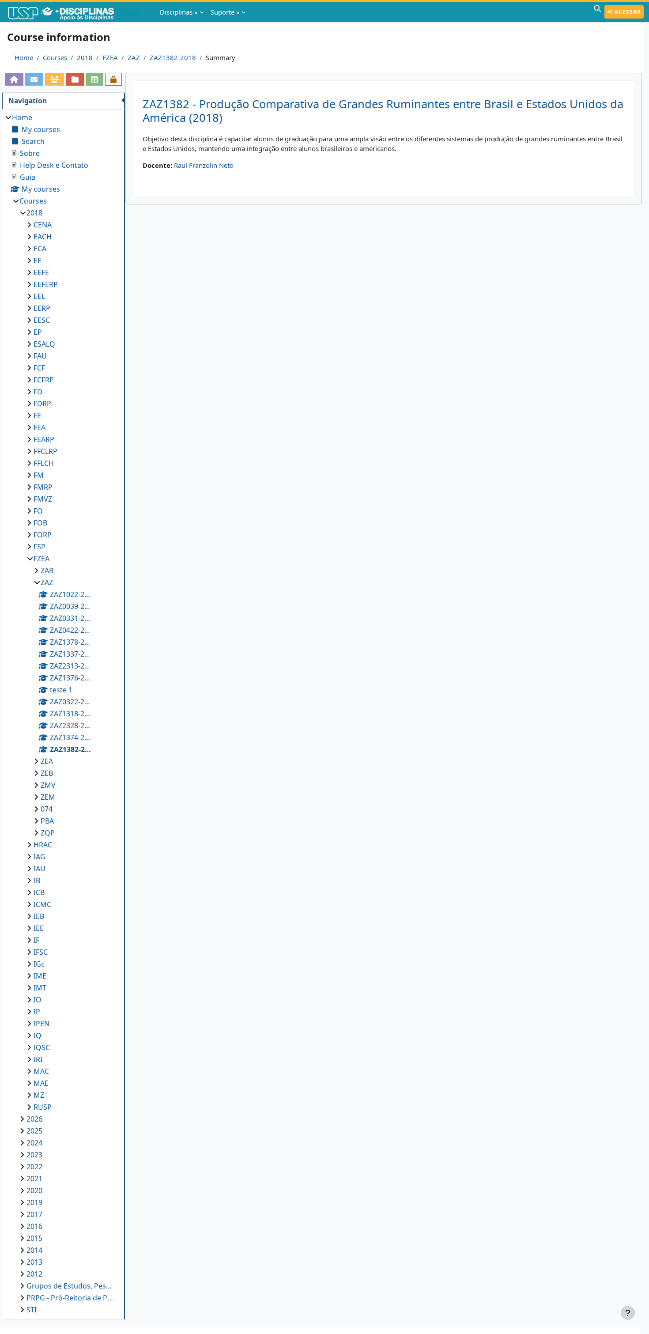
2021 (34, 1178)
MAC (41, 1071)
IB (37, 880)
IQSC (42, 1047)
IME (40, 976)
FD (38, 392)
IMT (40, 988)
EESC (42, 320)
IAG (39, 857)
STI (31, 1310)
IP (37, 1012)
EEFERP (46, 284)
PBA (47, 821)
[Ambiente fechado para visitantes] (113, 79)
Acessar (627, 11)
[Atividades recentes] (74, 79)
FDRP (42, 403)
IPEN (41, 1023)
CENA (43, 225)
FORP (43, 535)
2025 (34, 1131)
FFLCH (44, 463)
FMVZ (43, 499)
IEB (39, 916)
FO (38, 511)
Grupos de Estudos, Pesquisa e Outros (71, 1286)
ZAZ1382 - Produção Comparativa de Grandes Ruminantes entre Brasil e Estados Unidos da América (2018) (383, 110)
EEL (39, 296)
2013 (34, 1262)
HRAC (43, 845)
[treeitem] (63, 713)
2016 (34, 1226)
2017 (34, 1214)
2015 (34, 1238)
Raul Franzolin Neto (204, 165)
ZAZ (134, 57)
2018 (85, 57)
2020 (34, 1190)
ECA (40, 248)
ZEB (47, 773)
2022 (34, 1167)
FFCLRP (45, 451)
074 (47, 809)
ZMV (48, 785)
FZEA (110, 57)
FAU (40, 356)
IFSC (41, 952)
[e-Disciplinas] (74, 12)
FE (37, 415)
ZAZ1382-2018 (173, 57)
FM (39, 475)
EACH (43, 237)
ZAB (47, 570)
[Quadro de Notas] (94, 79)
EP (38, 332)
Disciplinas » (179, 12)
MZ (39, 1095)
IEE (39, 928)
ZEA (47, 761)
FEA (39, 427)
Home (24, 57)
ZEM (48, 797)
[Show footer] (628, 1313)
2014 (34, 1250)
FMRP (43, 487)
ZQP (48, 833)
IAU (39, 868)
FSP (39, 547)
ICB (39, 892)
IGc (39, 964)
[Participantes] (54, 79)
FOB (40, 523)
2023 (34, 1155)
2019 (34, 1202)
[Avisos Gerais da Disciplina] (34, 79)
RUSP (43, 1107)
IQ (38, 1035)
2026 (34, 1119)
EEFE (41, 272)
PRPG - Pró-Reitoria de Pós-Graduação (71, 1298)
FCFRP (44, 380)
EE (38, 260)
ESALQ (44, 344)
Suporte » (225, 12)
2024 (34, 1143)
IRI (38, 1059)
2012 (34, 1274)
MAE (41, 1083)
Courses (55, 57)
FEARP (44, 439)
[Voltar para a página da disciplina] (14, 79)
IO (38, 1000)
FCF (39, 368)
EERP (42, 308)
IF (36, 940)
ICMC (42, 904)
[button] (597, 12)
